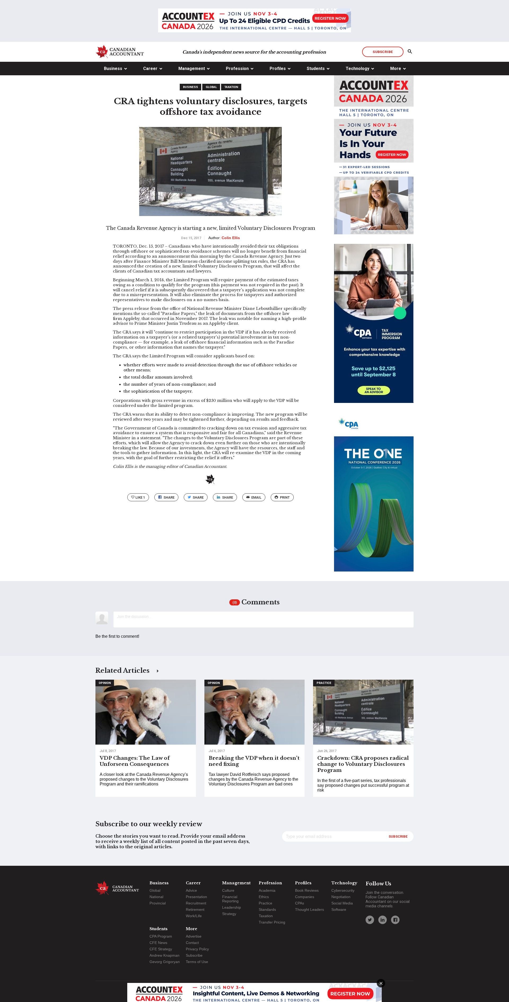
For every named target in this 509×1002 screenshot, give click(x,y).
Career (150, 68)
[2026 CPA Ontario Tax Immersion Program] (374, 328)
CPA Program (161, 936)
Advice (191, 890)
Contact (192, 943)
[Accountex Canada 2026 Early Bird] (254, 21)
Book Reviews (307, 890)
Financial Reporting (230, 899)
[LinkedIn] (382, 920)
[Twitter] (370, 920)
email (256, 497)
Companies (304, 897)
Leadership (231, 907)
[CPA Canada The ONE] (374, 496)
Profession (237, 68)
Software (338, 909)
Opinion (105, 683)
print (285, 497)
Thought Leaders (309, 909)
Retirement (195, 909)
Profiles (278, 68)
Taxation (231, 87)
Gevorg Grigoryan (165, 962)
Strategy (229, 914)
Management (191, 68)
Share (169, 497)
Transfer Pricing (272, 922)
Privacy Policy (197, 949)
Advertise (193, 936)
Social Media (342, 903)
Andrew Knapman (164, 955)
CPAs (299, 903)
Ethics (264, 897)
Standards (267, 909)
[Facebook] (395, 920)
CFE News (158, 943)
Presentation (196, 897)
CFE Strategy (161, 949)
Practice (324, 683)
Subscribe (383, 52)
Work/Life (194, 916)
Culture (228, 890)
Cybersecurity (342, 890)
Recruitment (196, 903)
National (156, 897)
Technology (357, 68)
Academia (267, 890)
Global (211, 87)
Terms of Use (197, 962)
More (395, 68)
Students (316, 68)
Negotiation (340, 897)
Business (113, 68)
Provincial (158, 903)
